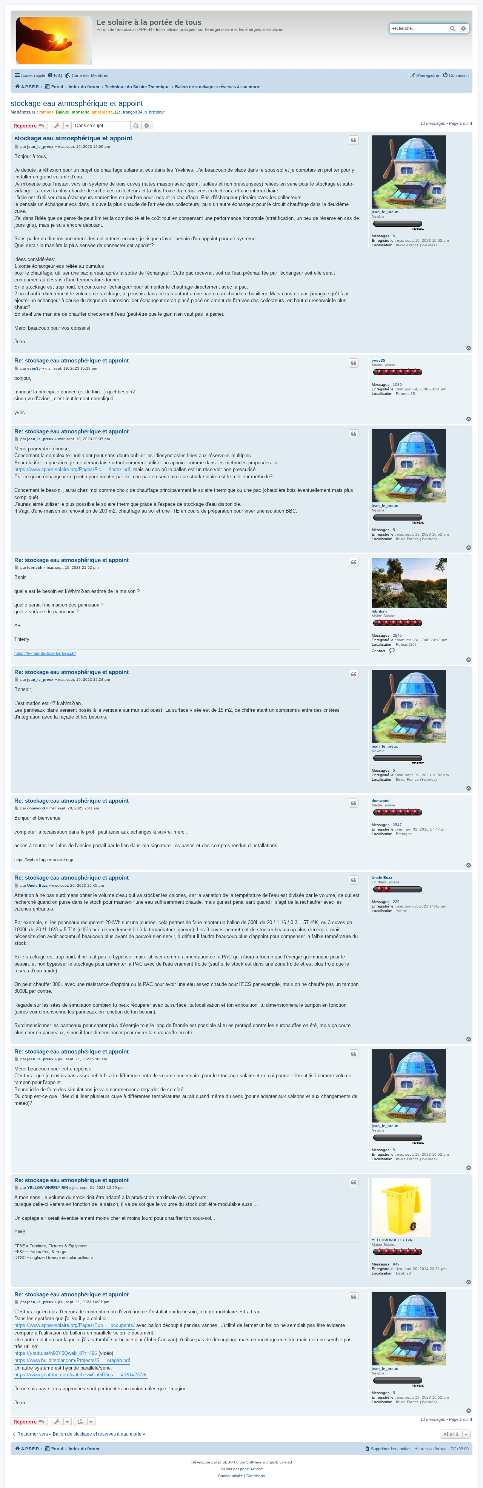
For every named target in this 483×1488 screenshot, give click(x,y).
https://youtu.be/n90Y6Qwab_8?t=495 (55, 1353)
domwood (380, 801)
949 (396, 1264)
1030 (397, 384)
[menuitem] (54, 75)
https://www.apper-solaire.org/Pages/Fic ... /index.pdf (72, 469)
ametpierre (102, 112)
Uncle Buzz (382, 877)
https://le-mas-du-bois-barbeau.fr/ (45, 653)
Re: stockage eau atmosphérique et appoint (71, 360)
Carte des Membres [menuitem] (90, 75)
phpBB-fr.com (251, 1469)
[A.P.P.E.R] (54, 38)
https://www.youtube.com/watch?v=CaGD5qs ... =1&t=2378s (81, 1374)
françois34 (132, 112)
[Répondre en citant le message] (353, 139)
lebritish (379, 611)
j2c (118, 112)
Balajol (62, 112)
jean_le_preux (385, 212)
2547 (397, 825)
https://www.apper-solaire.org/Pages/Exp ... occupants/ (74, 1325)
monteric (80, 112)
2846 (397, 635)
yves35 (378, 360)
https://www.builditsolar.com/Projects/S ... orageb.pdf (72, 1360)
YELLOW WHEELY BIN (392, 1240)
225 (396, 902)
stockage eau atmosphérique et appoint (77, 103)
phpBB (224, 1462)
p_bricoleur (155, 112)
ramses (46, 112)
